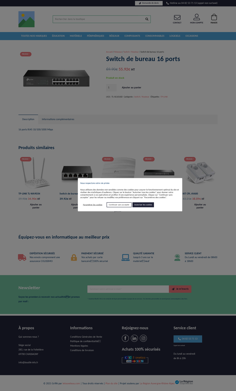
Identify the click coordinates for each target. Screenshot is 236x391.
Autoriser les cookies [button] (143, 205)
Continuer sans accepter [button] (119, 205)
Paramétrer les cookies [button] (92, 205)
